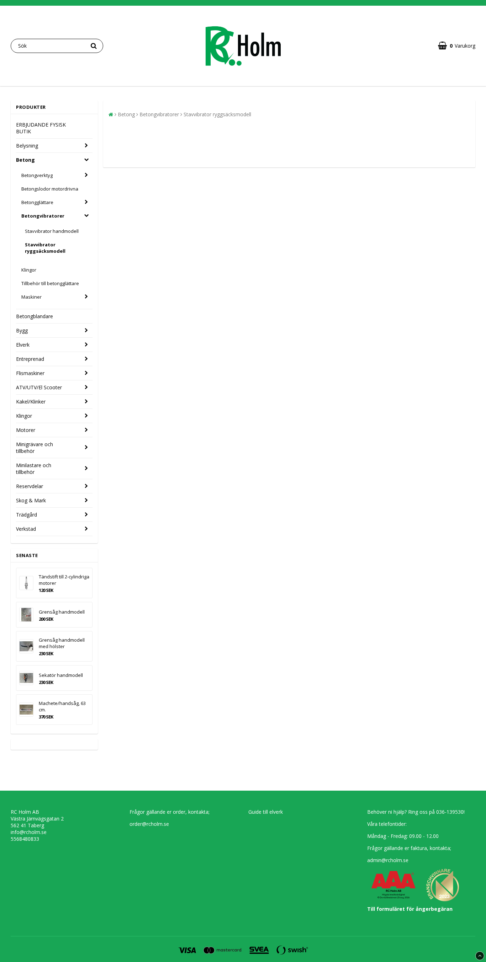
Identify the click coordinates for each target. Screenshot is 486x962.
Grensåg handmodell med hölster (62, 643)
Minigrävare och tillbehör (34, 447)
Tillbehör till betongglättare (50, 283)
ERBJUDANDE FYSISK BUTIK (41, 128)
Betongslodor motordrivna (49, 189)
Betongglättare (37, 202)
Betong (25, 159)
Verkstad (26, 528)
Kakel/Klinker (31, 401)
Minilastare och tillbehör (33, 468)
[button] (456, 45)
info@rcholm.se (29, 832)
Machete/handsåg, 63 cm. (62, 706)
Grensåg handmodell (62, 612)
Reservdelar (29, 486)
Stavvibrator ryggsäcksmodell (45, 247)
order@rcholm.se (149, 824)
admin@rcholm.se (387, 860)
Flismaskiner (30, 373)
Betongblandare (34, 316)
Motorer (25, 430)
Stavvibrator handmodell (52, 231)
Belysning (27, 145)
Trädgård (26, 514)
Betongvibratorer (42, 216)
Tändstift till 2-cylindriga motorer (64, 579)
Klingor (28, 270)
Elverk (23, 344)
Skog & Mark (31, 500)
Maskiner (31, 297)
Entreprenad (30, 359)
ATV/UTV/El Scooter (39, 387)
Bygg (22, 330)
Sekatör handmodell (61, 675)
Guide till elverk (265, 811)
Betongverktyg (37, 175)
